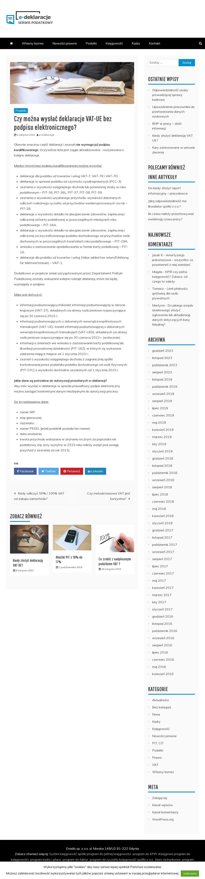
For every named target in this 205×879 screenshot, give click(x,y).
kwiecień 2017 (163, 588)
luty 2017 (159, 602)
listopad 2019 (162, 379)
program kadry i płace (45, 859)
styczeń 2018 (162, 523)
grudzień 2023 (162, 351)
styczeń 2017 (162, 609)
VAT (155, 765)
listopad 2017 (162, 537)
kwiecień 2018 (163, 516)
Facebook (26, 471)
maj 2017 (159, 580)
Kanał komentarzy (165, 812)
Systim (54, 854)
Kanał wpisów (162, 805)
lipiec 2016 (160, 652)
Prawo (157, 757)
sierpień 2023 (162, 372)
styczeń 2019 (162, 451)
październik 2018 (164, 473)
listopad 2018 (162, 466)
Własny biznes (33, 43)
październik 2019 (164, 387)
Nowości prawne (64, 43)
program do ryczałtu (104, 859)
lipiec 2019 (160, 408)
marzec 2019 (162, 437)
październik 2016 (164, 631)
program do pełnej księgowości (109, 854)
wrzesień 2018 (163, 480)
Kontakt (154, 43)
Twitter (50, 471)
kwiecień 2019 (163, 430)
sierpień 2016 (162, 645)
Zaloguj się (159, 798)
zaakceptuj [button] (190, 873)
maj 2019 (159, 422)
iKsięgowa (165, 854)
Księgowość (114, 43)
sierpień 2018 (162, 487)
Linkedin (96, 471)
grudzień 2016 (162, 616)
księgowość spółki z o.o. (136, 859)
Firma (156, 714)
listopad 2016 (162, 624)
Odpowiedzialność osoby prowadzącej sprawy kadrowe (170, 95)
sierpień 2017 (162, 559)
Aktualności (160, 700)
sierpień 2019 (162, 401)
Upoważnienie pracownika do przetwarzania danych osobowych (173, 111)
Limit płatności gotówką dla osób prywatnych (170, 293)
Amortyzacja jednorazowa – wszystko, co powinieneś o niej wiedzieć (172, 260)
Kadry (136, 43)
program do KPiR (145, 854)
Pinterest (73, 471)
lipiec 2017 (160, 566)
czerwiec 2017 (163, 573)
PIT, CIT (158, 743)
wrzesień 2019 (163, 394)
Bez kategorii (161, 707)
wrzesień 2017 (163, 552)
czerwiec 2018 (163, 501)
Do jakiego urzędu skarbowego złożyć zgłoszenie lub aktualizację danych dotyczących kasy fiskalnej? (172, 314)
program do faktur (75, 859)
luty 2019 (159, 444)
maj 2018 (159, 509)
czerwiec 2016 (163, 659)
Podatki (91, 43)
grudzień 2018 (162, 458)
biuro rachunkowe (168, 859)
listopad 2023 (162, 358)
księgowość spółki (73, 854)
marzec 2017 (162, 595)
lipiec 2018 (160, 494)
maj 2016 (159, 667)
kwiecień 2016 (163, 674)
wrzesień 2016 (163, 638)
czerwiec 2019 (163, 415)
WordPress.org (163, 819)
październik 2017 (164, 545)
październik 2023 (164, 365)
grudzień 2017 (162, 530)
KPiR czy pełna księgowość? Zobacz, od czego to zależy (169, 276)
